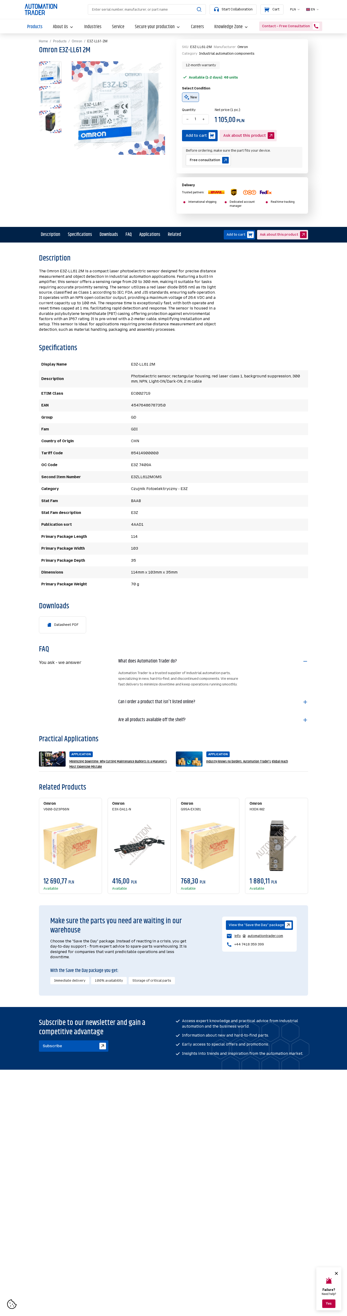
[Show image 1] (50, 72)
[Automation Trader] (41, 9)
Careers (197, 27)
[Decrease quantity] (187, 119)
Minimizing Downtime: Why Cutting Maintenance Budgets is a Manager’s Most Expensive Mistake (118, 764)
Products (34, 27)
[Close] (336, 1273)
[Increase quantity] (203, 119)
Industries (93, 27)
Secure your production (155, 27)
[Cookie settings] (12, 1304)
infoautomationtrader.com (254, 936)
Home (43, 41)
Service (118, 27)
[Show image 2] (50, 97)
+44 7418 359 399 (249, 944)
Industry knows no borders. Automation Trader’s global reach (247, 761)
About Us (60, 27)
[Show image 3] (50, 121)
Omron (77, 41)
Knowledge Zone (228, 27)
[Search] (199, 9)
